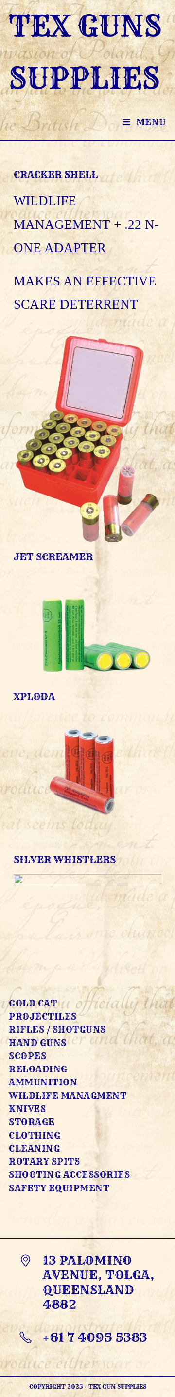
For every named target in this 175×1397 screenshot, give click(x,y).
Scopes (27, 1056)
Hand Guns (38, 1043)
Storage (32, 1121)
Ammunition (43, 1082)
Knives (27, 1108)
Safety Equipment (59, 1188)
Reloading (38, 1069)
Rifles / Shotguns (57, 1029)
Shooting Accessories (69, 1174)
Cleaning (34, 1148)
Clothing (34, 1135)
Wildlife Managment (67, 1095)
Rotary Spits (44, 1161)
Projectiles (43, 1016)
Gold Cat (33, 1003)
